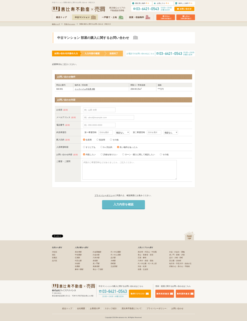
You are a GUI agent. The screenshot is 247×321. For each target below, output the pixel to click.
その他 (115, 140)
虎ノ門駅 (96, 263)
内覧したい (91, 154)
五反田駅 (114, 266)
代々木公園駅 (116, 252)
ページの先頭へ (189, 236)
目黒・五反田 (143, 269)
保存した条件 (185, 3)
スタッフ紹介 (112, 308)
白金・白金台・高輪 (177, 252)
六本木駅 (96, 258)
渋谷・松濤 (142, 266)
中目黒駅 (78, 255)
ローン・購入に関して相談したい (140, 154)
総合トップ (56, 24)
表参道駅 (96, 266)
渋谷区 (54, 252)
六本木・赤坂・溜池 (145, 261)
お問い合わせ (177, 308)
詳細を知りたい (110, 154)
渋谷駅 (77, 263)
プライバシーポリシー (104, 195)
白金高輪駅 (97, 252)
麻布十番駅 (79, 269)
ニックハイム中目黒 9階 (85, 89)
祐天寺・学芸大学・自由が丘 (180, 263)
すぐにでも (91, 147)
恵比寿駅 (78, 252)
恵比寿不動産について (133, 308)
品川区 (54, 261)
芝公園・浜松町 (175, 261)
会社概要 (82, 308)
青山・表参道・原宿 (145, 255)
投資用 (102, 140)
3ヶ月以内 (107, 147)
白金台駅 (96, 255)
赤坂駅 (95, 261)
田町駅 (113, 263)
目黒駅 (77, 266)
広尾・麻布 (142, 258)
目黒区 (54, 258)
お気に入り (163, 3)
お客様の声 (96, 308)
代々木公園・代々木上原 (147, 263)
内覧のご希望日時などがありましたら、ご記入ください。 (109, 162)
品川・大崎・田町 (176, 258)
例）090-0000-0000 (93, 125)
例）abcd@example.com (95, 117)
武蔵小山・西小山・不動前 (179, 266)
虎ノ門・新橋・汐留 (177, 255)
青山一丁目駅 (98, 269)
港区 (53, 255)
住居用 (89, 140)
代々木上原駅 (116, 255)
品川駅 (113, 258)
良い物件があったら (129, 147)
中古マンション (69, 24)
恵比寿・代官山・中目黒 (147, 252)
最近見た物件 (142, 3)
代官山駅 (78, 261)
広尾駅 (77, 258)
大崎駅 (113, 261)
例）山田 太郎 (90, 110)
